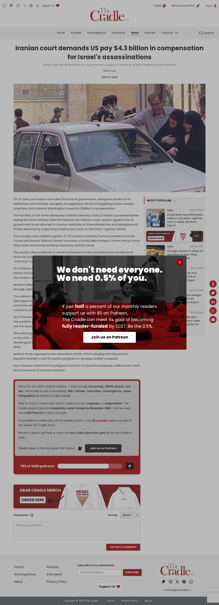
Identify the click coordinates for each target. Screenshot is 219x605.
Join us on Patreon (109, 337)
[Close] (179, 262)
